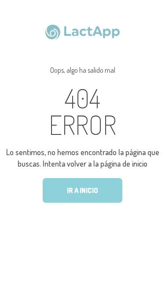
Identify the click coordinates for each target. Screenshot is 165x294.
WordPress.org (86, 225)
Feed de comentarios (93, 214)
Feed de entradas (89, 203)
